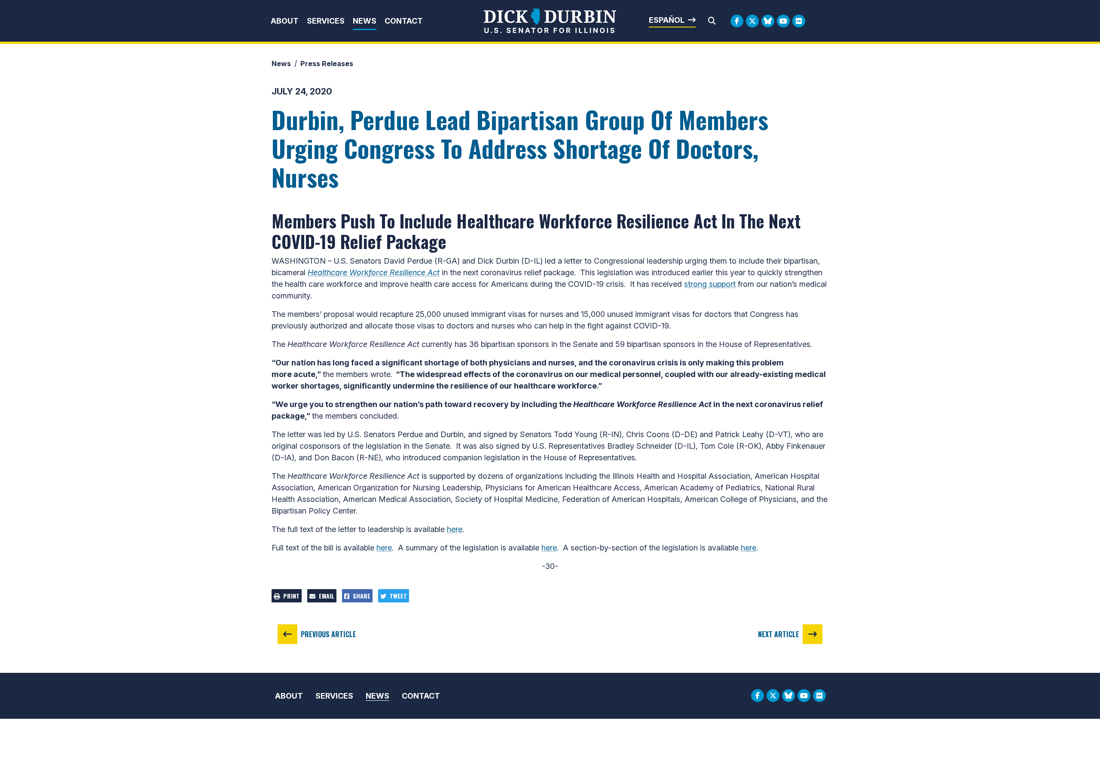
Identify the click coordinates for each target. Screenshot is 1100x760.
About (285, 20)
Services (326, 20)
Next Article (778, 634)
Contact (404, 20)
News (364, 20)
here (454, 529)
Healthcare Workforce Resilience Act (374, 272)
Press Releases (326, 63)
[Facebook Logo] (736, 21)
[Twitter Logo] (752, 21)
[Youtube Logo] (783, 21)
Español (666, 19)
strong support (710, 284)
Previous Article (328, 634)
